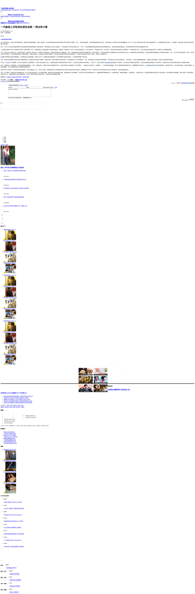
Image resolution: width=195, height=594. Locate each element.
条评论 (6, 39)
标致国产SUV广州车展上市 (19, 393)
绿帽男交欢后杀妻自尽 (10, 263)
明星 (11, 580)
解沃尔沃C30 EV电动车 (10, 435)
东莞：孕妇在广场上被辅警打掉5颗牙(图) (15, 170)
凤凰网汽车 (4, 23)
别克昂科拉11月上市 (6, 393)
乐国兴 (22, 407)
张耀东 (2, 407)
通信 (11, 592)
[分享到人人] (190, 83)
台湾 (12, 567)
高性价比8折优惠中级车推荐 (11, 396)
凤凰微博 (185, 83)
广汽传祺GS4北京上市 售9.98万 (12, 540)
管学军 (15, 405)
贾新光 (7, 407)
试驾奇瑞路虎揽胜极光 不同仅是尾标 (14, 534)
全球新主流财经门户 (30, 415)
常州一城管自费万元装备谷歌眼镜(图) (14, 197)
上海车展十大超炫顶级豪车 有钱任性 (14, 546)
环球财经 (17, 573)
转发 (11, 39)
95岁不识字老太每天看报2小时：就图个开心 (15, 205)
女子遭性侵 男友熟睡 (9, 483)
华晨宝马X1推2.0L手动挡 (10, 397)
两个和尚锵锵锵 (8, 423)
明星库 (19, 580)
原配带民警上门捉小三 (10, 229)
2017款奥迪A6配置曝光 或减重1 (12, 527)
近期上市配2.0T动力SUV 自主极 (13, 502)
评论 (13, 586)
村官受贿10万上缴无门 (10, 240)
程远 (11, 407)
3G (13, 592)
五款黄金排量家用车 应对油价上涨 (119, 389)
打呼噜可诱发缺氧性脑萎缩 (100, 391)
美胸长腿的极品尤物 (9, 438)
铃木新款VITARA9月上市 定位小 (13, 514)
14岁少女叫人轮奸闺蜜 (10, 471)
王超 (22, 405)
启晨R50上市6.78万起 (24, 399)
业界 (11, 586)
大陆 (7, 567)
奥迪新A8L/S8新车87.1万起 (11, 399)
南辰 (8, 405)
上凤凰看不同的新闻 (30, 417)
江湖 (16, 580)
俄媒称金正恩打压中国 (10, 449)
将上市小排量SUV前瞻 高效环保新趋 (14, 508)
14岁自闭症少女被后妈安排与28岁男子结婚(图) (16, 188)
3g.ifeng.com (4, 81)
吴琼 (11, 405)
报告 (19, 586)
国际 (10, 567)
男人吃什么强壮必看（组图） (86, 383)
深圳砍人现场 (4, 144)
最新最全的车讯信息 (9, 419)
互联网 (16, 592)
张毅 (14, 407)
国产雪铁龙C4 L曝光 (23, 397)
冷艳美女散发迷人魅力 (10, 441)
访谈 (16, 586)
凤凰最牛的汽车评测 (9, 421)
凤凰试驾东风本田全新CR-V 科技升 (13, 521)
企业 (26, 79)
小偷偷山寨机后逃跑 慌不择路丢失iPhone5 (15, 179)
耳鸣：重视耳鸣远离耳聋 (86, 391)
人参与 (2, 39)
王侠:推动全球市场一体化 (25, 401)
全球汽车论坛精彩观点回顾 (11, 401)
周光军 (18, 407)
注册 (55, 87)
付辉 (19, 405)
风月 (13, 580)
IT (18, 592)
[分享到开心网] (193, 83)
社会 (15, 567)
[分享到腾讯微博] (192, 82)
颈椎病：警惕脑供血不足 (101, 383)
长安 (20, 79)
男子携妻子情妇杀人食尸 (10, 251)
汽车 (23, 79)
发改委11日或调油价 (9, 402)
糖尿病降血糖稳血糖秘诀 (86, 374)
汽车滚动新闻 (11, 23)
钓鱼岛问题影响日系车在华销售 (23, 402)
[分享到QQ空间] (188, 83)
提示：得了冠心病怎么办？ (100, 374)
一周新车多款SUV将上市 (26, 396)
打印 (9, 39)
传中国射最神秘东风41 (10, 460)
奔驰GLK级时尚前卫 (9, 432)
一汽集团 (16, 79)
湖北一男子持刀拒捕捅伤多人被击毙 (12, 167)
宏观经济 (12, 573)
